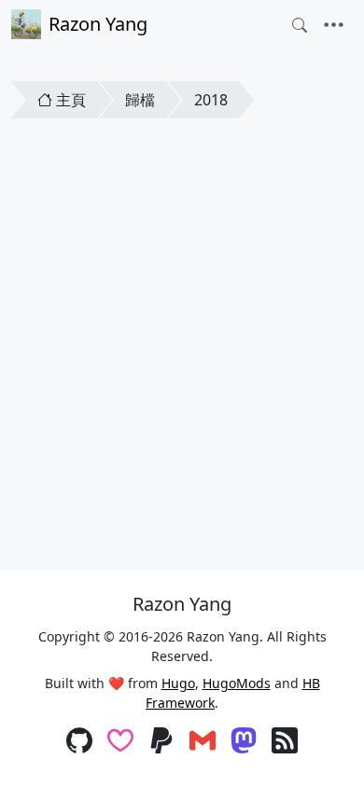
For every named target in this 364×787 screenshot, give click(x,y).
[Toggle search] (300, 25)
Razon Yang (98, 23)
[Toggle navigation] (334, 25)
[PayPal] (161, 742)
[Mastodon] (243, 742)
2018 (211, 100)
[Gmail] (202, 742)
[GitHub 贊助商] (120, 742)
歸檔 (140, 100)
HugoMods (237, 683)
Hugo (178, 683)
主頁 (71, 100)
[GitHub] (79, 742)
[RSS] (284, 742)
